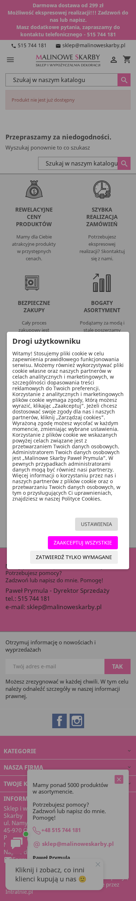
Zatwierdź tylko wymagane (74, 557)
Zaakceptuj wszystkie (83, 542)
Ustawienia (96, 524)
